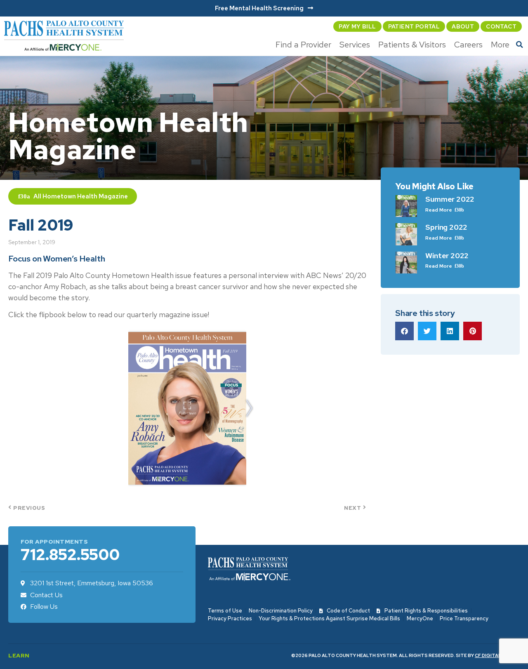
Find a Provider (303, 44)
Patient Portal (414, 26)
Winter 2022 (447, 255)
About (463, 26)
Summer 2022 (449, 199)
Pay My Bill (357, 26)
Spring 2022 (446, 227)
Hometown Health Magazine (85, 196)
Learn (19, 655)
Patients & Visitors (412, 44)
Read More (439, 210)
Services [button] (354, 44)
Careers (468, 44)
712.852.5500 (70, 554)
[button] (520, 44)
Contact (501, 26)
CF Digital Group (497, 655)
